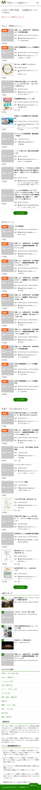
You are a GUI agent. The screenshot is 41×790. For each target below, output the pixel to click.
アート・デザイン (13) (9, 689)
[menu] (37, 3)
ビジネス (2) (6, 693)
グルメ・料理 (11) (8, 677)
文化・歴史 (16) (7, 685)
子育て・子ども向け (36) (10, 673)
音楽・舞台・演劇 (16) (9, 697)
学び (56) (5, 713)
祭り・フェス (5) (7, 709)
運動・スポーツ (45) (8, 705)
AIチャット (33, 785)
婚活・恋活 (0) (6, 717)
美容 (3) (4, 701)
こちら (30, 740)
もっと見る (20, 213)
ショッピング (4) (7, 681)
